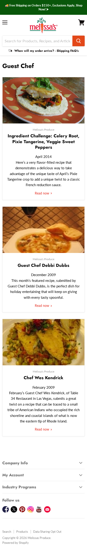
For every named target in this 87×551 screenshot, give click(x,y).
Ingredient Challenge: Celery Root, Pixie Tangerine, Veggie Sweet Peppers (43, 141)
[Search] (78, 41)
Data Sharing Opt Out (47, 531)
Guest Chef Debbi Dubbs (43, 265)
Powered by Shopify (15, 543)
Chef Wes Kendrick (43, 378)
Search (6, 531)
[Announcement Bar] (43, 7)
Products (22, 531)
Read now (42, 193)
